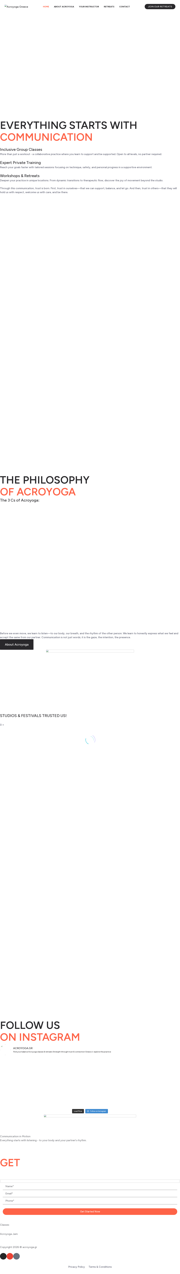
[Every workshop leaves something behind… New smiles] (150, 1070)
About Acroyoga (64, 6)
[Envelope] (10, 1256)
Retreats (109, 6)
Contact (124, 6)
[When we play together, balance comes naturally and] (90, 1097)
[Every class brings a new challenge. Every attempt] (29, 1095)
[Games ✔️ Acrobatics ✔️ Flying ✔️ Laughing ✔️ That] (90, 1072)
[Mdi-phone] (16, 1256)
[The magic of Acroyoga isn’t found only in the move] (150, 1095)
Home (46, 6)
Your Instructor (89, 6)
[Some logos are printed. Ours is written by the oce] (29, 1064)
